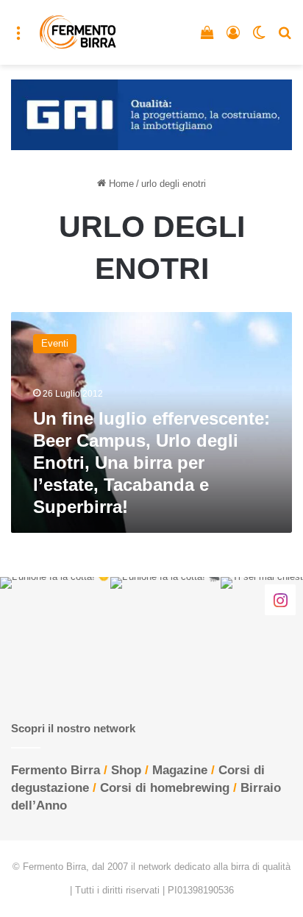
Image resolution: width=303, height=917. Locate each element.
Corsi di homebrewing (164, 788)
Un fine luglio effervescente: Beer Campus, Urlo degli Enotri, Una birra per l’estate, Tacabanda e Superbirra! (151, 462)
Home (120, 183)
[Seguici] (280, 599)
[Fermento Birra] (78, 32)
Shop (126, 770)
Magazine (179, 770)
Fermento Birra (55, 770)
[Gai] (151, 113)
